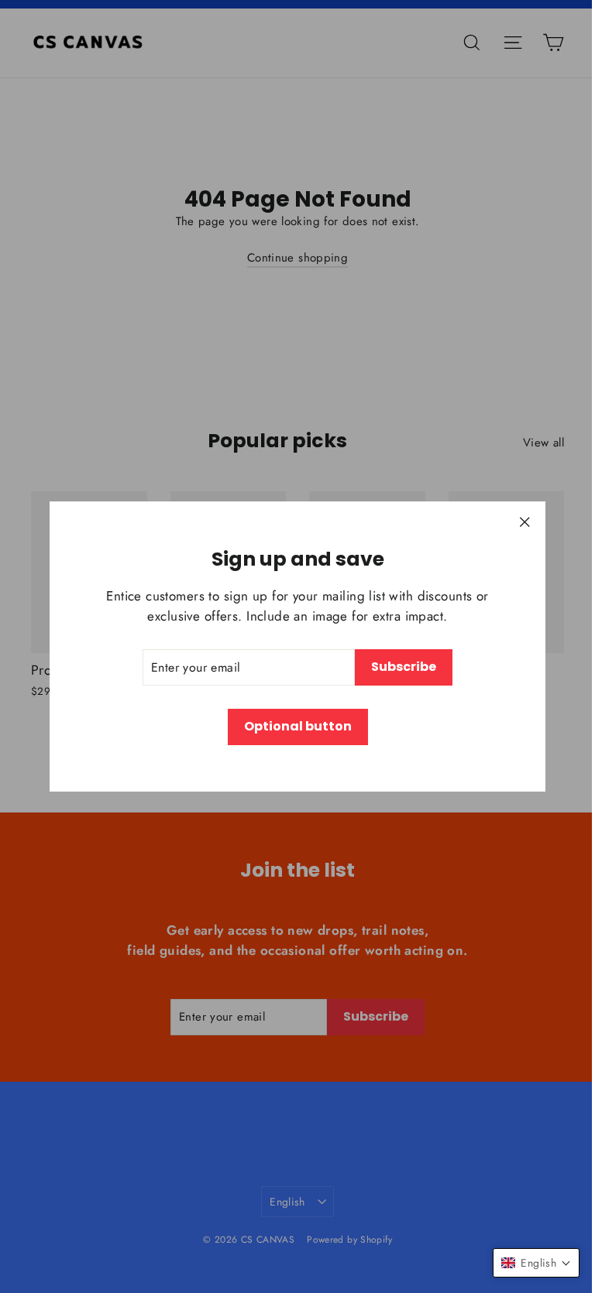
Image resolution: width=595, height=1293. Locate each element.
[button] (536, 1263)
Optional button (298, 726)
